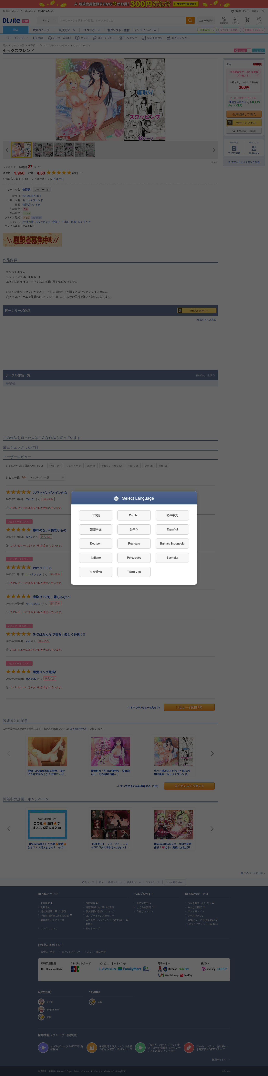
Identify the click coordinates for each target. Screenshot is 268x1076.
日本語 (95, 515)
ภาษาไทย (96, 572)
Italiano (96, 558)
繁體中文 (96, 529)
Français (134, 543)
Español (172, 529)
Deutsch (95, 543)
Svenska (172, 558)
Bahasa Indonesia (172, 543)
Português (134, 558)
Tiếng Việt (134, 572)
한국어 (134, 529)
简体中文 (172, 515)
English (134, 515)
